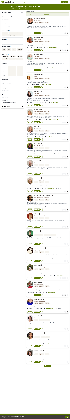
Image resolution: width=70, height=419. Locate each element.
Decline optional (60, 417)
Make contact (37, 33)
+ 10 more (47, 41)
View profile (30, 33)
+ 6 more (46, 22)
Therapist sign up (64, 2)
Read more (32, 417)
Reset (22, 12)
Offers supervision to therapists (9, 102)
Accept (67, 417)
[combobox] (12, 42)
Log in (58, 2)
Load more (47, 365)
